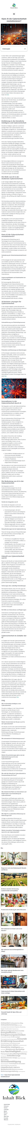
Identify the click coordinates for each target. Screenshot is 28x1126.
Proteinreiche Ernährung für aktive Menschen (13, 909)
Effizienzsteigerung (8, 1031)
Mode (5, 1111)
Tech (2, 1075)
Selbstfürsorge (13, 1056)
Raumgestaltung (19, 1054)
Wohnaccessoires (17, 1069)
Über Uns (6, 1116)
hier (8, 94)
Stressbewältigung (11, 1061)
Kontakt (6, 1118)
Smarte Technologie (22, 1057)
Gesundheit (18, 1041)
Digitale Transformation (6, 1029)
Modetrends (10, 1049)
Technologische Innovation (17, 1063)
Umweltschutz (7, 1067)
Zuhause (6, 1106)
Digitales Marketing (20, 1027)
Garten (5, 1107)
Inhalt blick (7, 1104)
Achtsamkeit (5, 1023)
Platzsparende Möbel (7, 1054)
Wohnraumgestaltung (9, 1071)
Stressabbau (4, 1059)
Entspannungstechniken (13, 1035)
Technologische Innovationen (9, 1065)
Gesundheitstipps (5, 1043)
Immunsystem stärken (9, 1045)
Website (6, 1119)
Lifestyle (6, 1109)
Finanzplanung (5, 1039)
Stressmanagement (5, 1063)
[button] (14, 14)
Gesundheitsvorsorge (15, 1043)
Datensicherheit (10, 1027)
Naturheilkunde (24, 1051)
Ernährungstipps (15, 1037)
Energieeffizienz (8, 1033)
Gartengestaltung (13, 1039)
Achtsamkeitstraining (9, 1025)
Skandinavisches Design (9, 1058)
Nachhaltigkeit (13, 1051)
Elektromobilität (19, 1031)
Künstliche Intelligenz (10, 1047)
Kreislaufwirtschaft (22, 1045)
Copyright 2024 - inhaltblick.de (14, 1124)
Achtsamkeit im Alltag (16, 1023)
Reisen (6, 1113)
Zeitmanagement (21, 1071)
